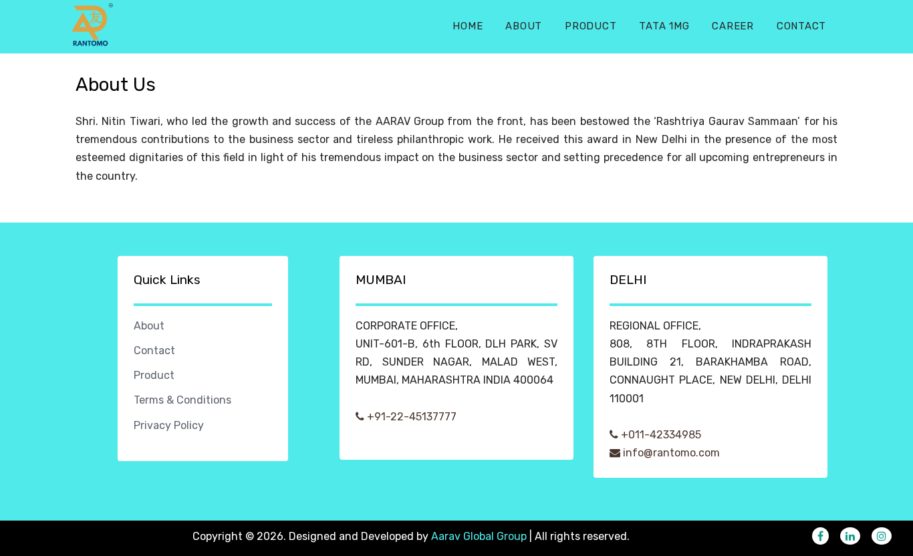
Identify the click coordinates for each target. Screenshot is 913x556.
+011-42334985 (659, 434)
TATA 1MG (664, 26)
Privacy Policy (169, 425)
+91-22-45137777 (410, 416)
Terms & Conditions (182, 400)
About (523, 26)
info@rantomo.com (670, 452)
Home (467, 26)
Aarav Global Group (479, 536)
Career (733, 26)
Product (590, 26)
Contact (801, 26)
